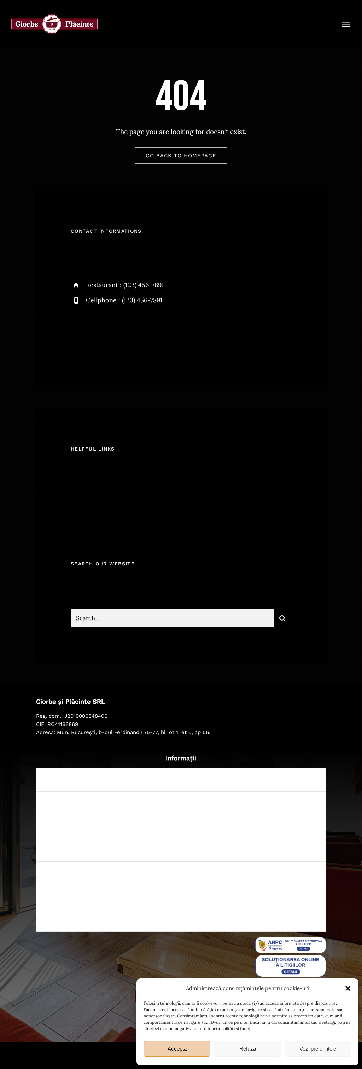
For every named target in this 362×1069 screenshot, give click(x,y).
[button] (347, 988)
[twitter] (98, 334)
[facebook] (79, 334)
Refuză (247, 1049)
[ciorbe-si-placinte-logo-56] (54, 17)
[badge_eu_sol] (290, 958)
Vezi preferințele (317, 1049)
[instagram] (117, 334)
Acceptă (177, 1049)
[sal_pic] (290, 940)
